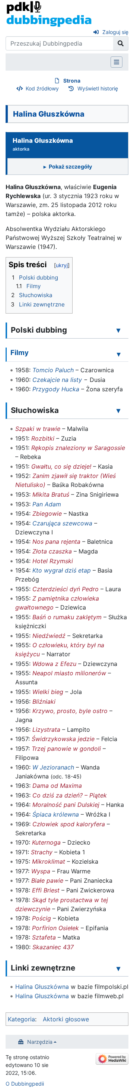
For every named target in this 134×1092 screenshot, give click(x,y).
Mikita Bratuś (50, 494)
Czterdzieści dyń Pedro (65, 589)
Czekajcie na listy (57, 379)
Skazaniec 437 (53, 947)
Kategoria (21, 1019)
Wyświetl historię (97, 88)
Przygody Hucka (55, 389)
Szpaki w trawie (37, 428)
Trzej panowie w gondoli (66, 748)
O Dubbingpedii (25, 1083)
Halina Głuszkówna (42, 986)
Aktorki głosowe (66, 1019)
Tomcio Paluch (53, 370)
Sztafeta (44, 937)
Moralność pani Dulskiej (65, 804)
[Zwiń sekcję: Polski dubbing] (118, 330)
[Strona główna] (49, 13)
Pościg (41, 918)
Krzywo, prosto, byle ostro (70, 711)
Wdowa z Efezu (54, 663)
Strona (71, 80)
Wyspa (40, 871)
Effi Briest (46, 890)
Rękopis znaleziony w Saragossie (78, 447)
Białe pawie (47, 880)
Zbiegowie (47, 513)
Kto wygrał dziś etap (61, 570)
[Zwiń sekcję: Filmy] (119, 354)
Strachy (41, 852)
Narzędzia (39, 1042)
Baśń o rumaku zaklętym (67, 617)
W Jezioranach (53, 767)
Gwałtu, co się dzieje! (61, 466)
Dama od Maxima (57, 785)
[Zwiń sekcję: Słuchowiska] (118, 410)
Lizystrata (46, 729)
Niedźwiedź (49, 635)
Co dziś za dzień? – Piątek (69, 795)
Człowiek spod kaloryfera (68, 824)
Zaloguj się (115, 32)
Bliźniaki (43, 701)
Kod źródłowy (42, 88)
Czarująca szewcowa (62, 523)
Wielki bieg (47, 691)
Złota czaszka (52, 551)
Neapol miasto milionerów (69, 673)
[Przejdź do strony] (120, 43)
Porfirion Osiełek (55, 928)
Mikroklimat (48, 861)
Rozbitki (42, 438)
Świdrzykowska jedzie (63, 739)
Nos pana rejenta (56, 541)
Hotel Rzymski (52, 561)
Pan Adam (46, 504)
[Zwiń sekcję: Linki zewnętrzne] (118, 968)
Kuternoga (46, 842)
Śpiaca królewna (55, 814)
